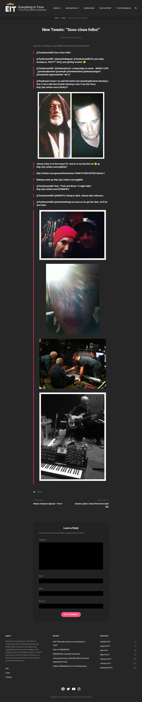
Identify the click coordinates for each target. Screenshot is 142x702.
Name (41, 576)
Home (56, 18)
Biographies (71, 8)
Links (8, 673)
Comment (43, 540)
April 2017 (104, 650)
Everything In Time (31, 7)
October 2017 (105, 642)
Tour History (105, 8)
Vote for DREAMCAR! (61, 650)
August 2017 (105, 646)
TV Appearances (123, 8)
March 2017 (105, 655)
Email (41, 588)
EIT (80, 37)
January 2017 (105, 663)
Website (42, 601)
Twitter (63, 18)
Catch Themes (87, 697)
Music (56, 8)
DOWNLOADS (89, 8)
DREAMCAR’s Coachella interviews (66, 654)
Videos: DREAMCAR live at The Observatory (70, 666)
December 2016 (106, 668)
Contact (9, 677)
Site (7, 668)
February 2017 (105, 659)
